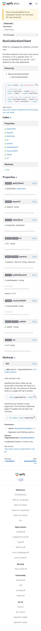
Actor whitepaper (19, 552)
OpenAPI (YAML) (20, 622)
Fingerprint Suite (19, 537)
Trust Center (19, 569)
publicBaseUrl (12, 147)
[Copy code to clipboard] (36, 84)
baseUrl (10, 132)
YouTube (19, 590)
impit (19, 542)
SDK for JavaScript (20, 500)
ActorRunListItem (27, 438)
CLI (20, 520)
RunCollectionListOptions (24, 428)
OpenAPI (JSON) (20, 617)
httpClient (11, 136)
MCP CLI (19, 547)
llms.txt (20, 607)
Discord (19, 580)
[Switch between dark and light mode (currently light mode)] (20, 479)
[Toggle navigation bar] (36, 4)
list (8, 170)
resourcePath (12, 151)
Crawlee (19, 532)
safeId (9, 154)
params (10, 143)
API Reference (20, 495)
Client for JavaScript (20, 510)
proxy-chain (19, 558)
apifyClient (11, 129)
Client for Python (20, 515)
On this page (8, 35)
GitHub (20, 596)
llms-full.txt (20, 612)
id (7, 140)
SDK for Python (20, 505)
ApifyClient (21, 188)
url (8, 158)
